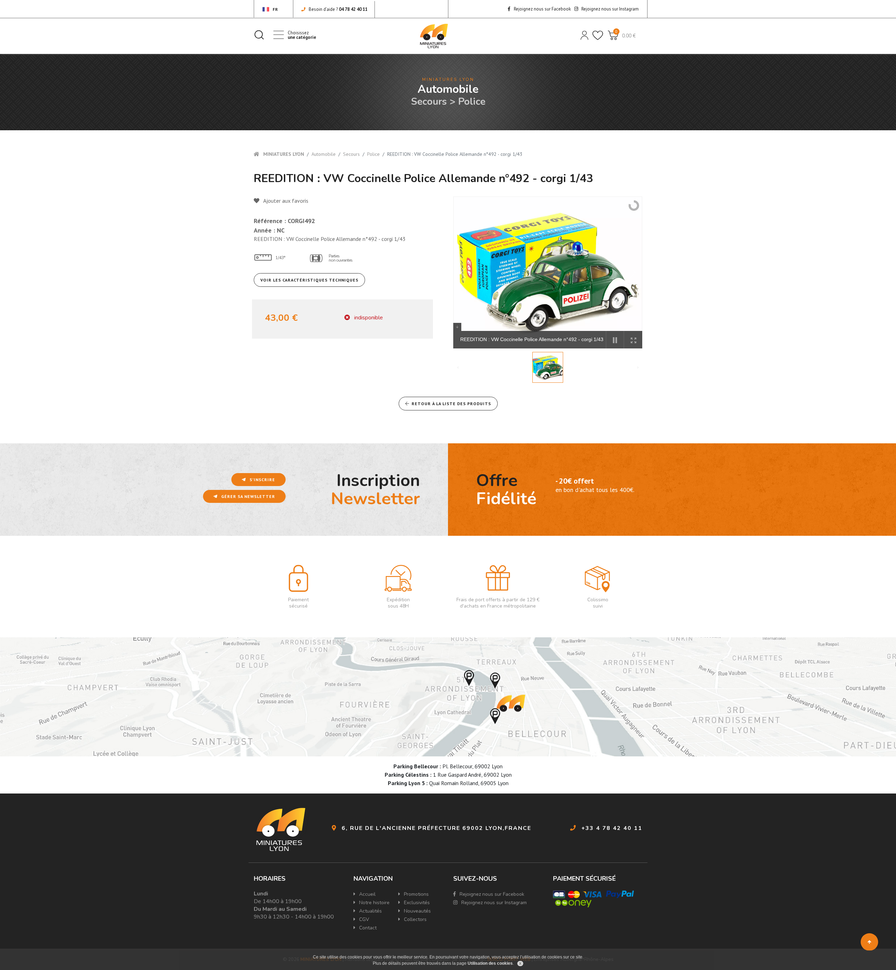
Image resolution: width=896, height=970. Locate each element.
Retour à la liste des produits (451, 403)
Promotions (415, 894)
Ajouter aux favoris (285, 200)
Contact (367, 927)
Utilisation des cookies (490, 963)
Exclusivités (416, 902)
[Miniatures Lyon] (434, 36)
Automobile (324, 154)
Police (373, 154)
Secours (351, 154)
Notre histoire (374, 902)
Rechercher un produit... (259, 34)
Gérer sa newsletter (247, 496)
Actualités (370, 911)
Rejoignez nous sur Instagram (609, 9)
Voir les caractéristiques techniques (309, 280)
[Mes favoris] (597, 34)
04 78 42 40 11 (353, 9)
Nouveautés (416, 911)
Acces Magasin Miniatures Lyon (448, 696)
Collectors (414, 919)
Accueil (367, 894)
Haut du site (869, 942)
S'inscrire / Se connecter (584, 34)
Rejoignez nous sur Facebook (542, 9)
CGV (363, 919)
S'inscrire (261, 479)
